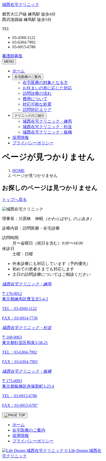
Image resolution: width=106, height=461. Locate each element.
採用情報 (20, 137)
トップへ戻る (14, 199)
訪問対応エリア (37, 109)
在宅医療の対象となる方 (45, 82)
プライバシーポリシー (33, 143)
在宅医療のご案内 (27, 77)
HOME (18, 170)
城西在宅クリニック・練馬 (47, 121)
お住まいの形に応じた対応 (47, 88)
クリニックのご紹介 (29, 116)
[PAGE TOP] (15, 415)
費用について (35, 99)
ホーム (18, 71)
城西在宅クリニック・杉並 (47, 126)
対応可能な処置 (37, 104)
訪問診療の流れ (37, 93)
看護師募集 (12, 56)
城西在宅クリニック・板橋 (47, 132)
